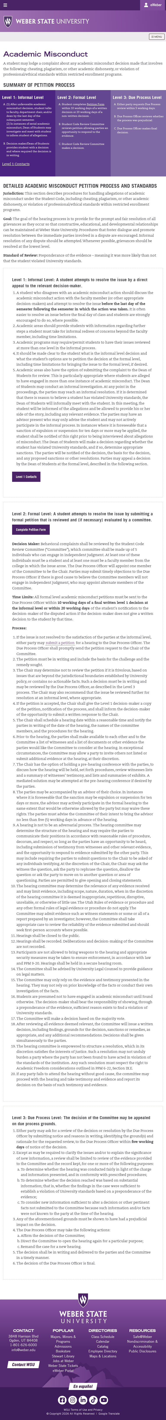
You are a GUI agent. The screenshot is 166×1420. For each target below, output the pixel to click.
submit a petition (60, 643)
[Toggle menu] (5, 5)
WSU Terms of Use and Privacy (83, 1409)
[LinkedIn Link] (83, 1400)
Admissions (63, 1346)
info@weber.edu (23, 1350)
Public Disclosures (142, 1351)
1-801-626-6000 (23, 1345)
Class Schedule (102, 1336)
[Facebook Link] (62, 1400)
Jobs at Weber (63, 1361)
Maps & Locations (102, 1356)
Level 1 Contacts (16, 164)
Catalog (102, 1346)
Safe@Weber (142, 1336)
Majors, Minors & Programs (63, 1339)
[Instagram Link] (72, 1400)
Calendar (102, 1341)
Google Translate (109, 1413)
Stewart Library (63, 1356)
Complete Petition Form (31, 529)
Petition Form (95, 104)
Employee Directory (102, 1351)
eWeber (155, 5)
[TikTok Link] (93, 1400)
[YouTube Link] (103, 1400)
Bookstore (63, 1351)
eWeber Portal (63, 1370)
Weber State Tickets (63, 1365)
